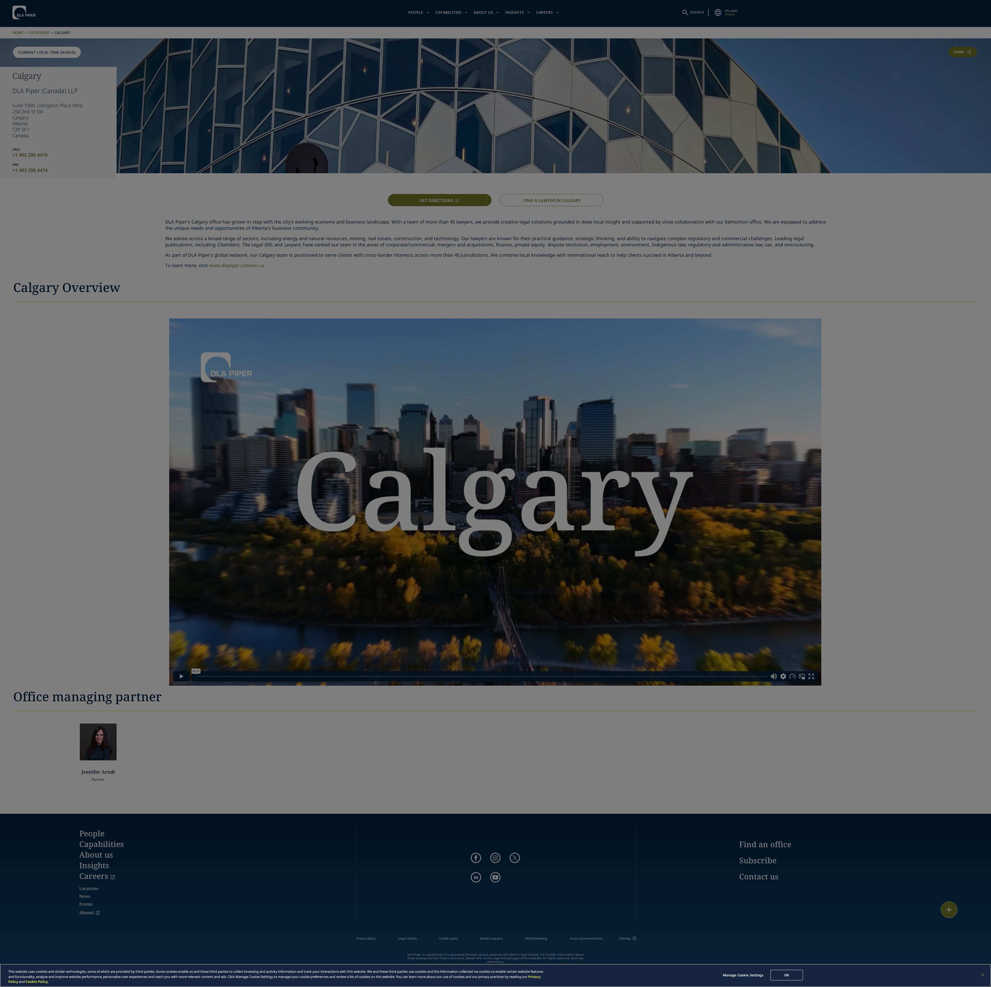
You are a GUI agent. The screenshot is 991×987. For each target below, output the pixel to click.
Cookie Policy (37, 981)
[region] (495, 975)
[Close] (982, 975)
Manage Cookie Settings (743, 974)
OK (786, 974)
